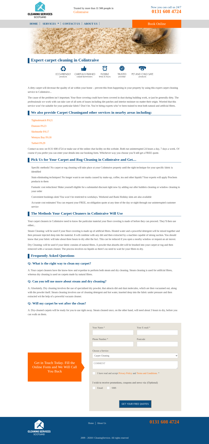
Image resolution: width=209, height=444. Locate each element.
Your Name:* (98, 327)
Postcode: (141, 339)
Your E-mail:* (143, 327)
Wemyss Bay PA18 (41, 137)
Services (49, 23)
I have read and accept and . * (128, 373)
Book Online (157, 24)
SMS (114, 388)
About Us (90, 23)
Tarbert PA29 (38, 143)
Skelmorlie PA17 (40, 131)
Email (100, 388)
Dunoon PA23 (38, 126)
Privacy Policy (125, 373)
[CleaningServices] (46, 10)
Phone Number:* (100, 339)
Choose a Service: (100, 351)
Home (34, 23)
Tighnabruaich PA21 (42, 120)
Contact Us (71, 23)
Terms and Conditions (147, 373)
